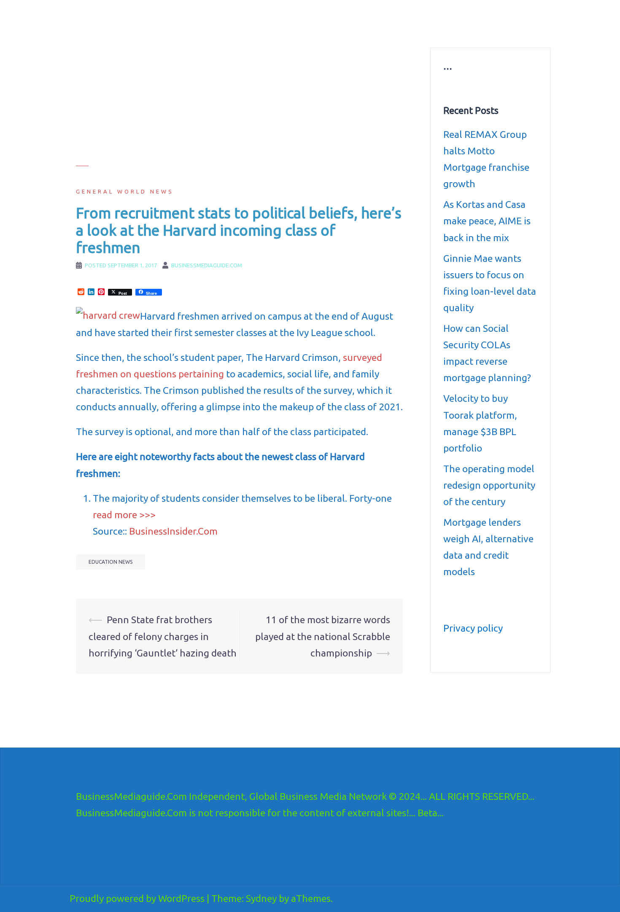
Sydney (261, 898)
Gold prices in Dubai (501, 19)
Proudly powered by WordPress (137, 898)
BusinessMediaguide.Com (153, 17)
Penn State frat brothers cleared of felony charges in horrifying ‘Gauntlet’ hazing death (163, 636)
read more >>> (124, 514)
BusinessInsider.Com (173, 531)
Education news (442, 19)
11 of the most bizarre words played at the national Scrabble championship (322, 636)
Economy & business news (275, 19)
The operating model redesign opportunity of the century (489, 485)
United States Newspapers (275, 29)
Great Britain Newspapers (354, 29)
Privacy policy (473, 628)
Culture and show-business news (366, 19)
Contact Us (414, 29)
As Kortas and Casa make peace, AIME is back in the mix (487, 220)
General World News (125, 191)
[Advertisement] (239, 107)
